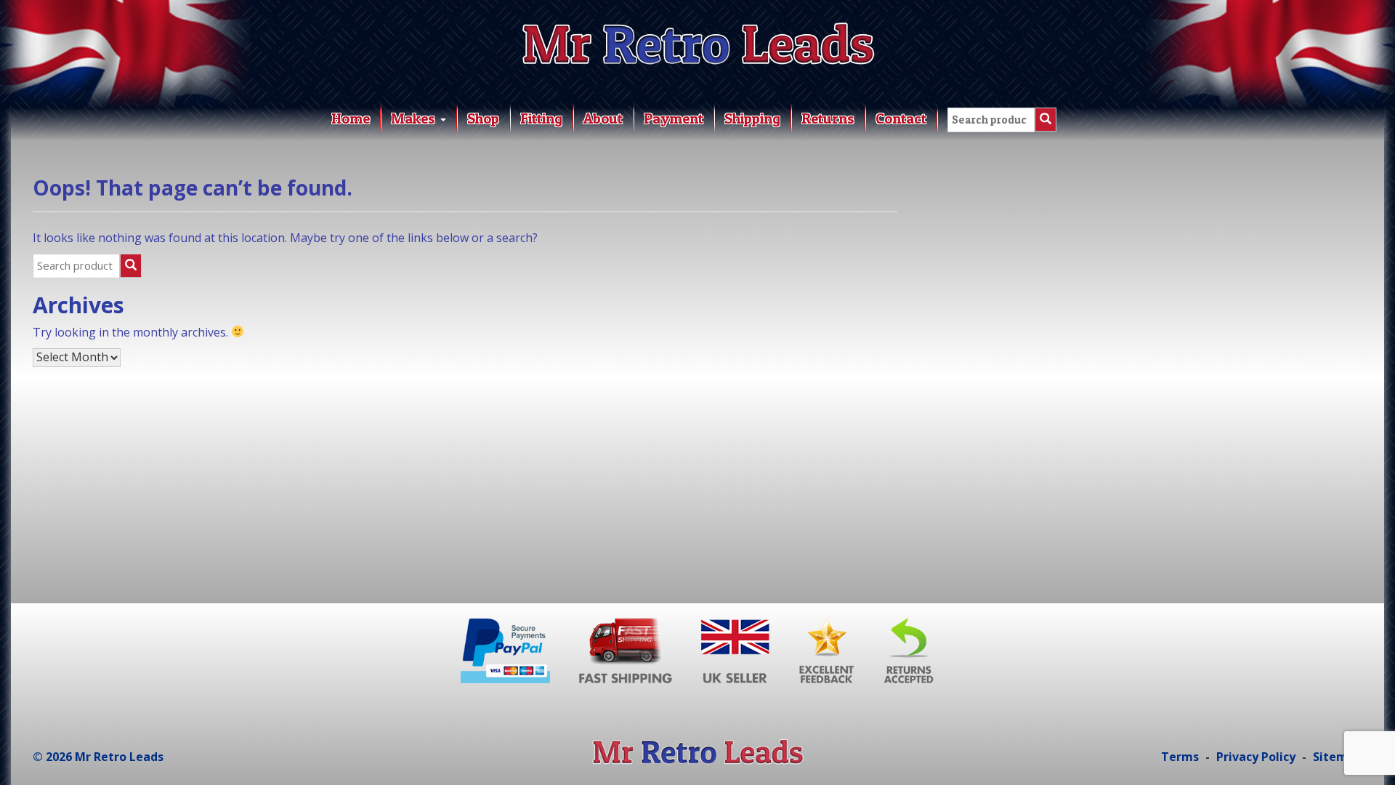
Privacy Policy (1255, 757)
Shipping (752, 118)
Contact (901, 118)
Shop (483, 118)
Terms (1180, 757)
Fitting (541, 118)
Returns (827, 118)
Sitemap (1337, 757)
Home (350, 118)
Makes (415, 118)
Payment (673, 118)
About (603, 118)
